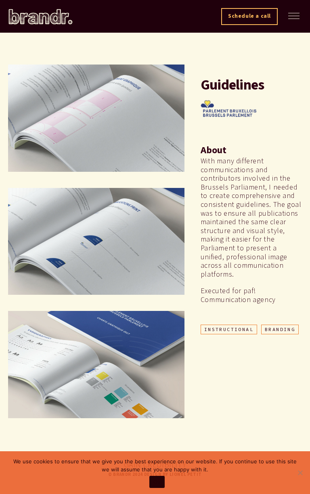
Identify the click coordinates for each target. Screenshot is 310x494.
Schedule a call (249, 16)
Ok (157, 482)
